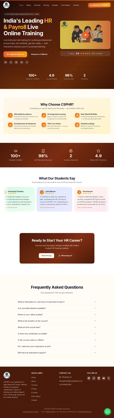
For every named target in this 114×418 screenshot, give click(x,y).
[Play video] (85, 35)
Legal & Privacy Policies (30, 412)
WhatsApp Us (66, 256)
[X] (27, 62)
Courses (37, 5)
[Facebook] (6, 62)
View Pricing (46, 256)
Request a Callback (100, 5)
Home (21, 5)
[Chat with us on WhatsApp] (107, 411)
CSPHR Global (50, 412)
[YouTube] (22, 62)
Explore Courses (17, 54)
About (28, 5)
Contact (76, 5)
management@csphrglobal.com (70, 381)
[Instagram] (11, 62)
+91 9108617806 (65, 384)
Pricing (46, 5)
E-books (55, 5)
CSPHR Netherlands (84, 412)
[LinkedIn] (16, 62)
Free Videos (65, 5)
